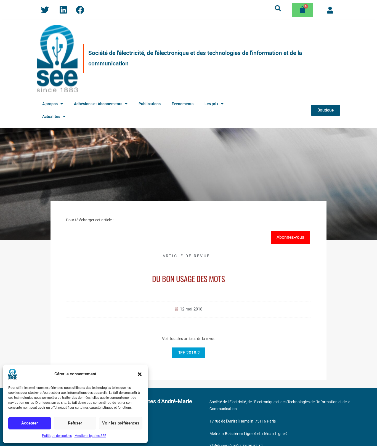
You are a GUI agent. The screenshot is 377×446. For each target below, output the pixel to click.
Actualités (51, 116)
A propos (50, 104)
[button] (139, 374)
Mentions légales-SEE (90, 436)
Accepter (29, 423)
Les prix (211, 104)
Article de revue (186, 256)
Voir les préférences (120, 423)
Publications (150, 104)
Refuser (75, 423)
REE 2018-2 (188, 352)
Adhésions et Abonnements (98, 104)
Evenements (182, 104)
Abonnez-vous (290, 237)
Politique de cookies (57, 436)
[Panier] (302, 10)
